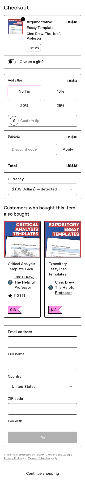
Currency (16, 179)
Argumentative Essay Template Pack (40, 28)
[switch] (12, 61)
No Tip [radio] (24, 91)
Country (14, 376)
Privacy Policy (13, 458)
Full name (16, 354)
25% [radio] (60, 105)
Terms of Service (39, 458)
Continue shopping (42, 473)
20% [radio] (24, 105)
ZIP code (15, 398)
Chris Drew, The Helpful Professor (44, 36)
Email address (20, 332)
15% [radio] (60, 91)
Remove (34, 47)
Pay (42, 437)
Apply (68, 149)
